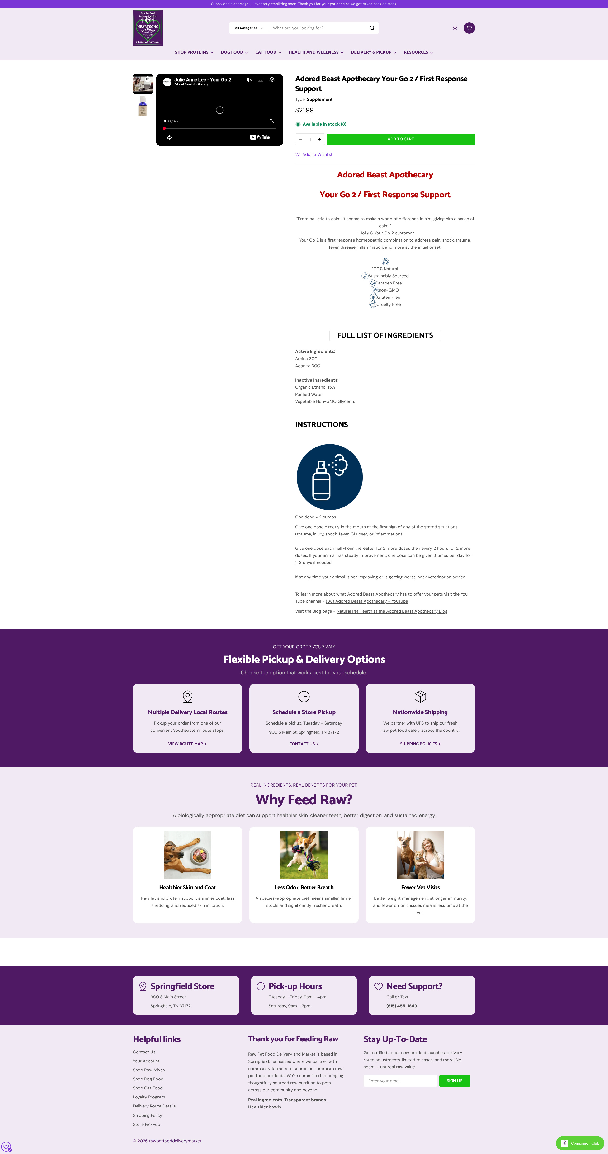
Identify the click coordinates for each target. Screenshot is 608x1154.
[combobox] (304, 28)
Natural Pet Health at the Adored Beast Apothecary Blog (392, 611)
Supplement (320, 99)
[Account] (455, 28)
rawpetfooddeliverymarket (175, 1141)
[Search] (372, 28)
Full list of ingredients (385, 335)
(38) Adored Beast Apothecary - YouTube (367, 601)
